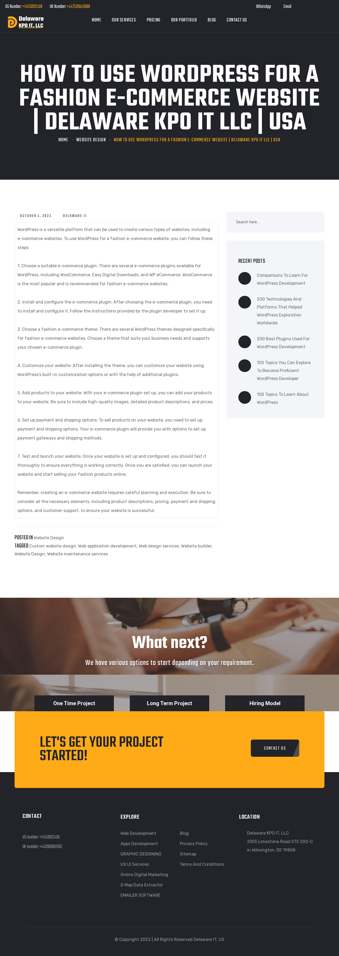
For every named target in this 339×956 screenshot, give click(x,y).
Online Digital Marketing (144, 874)
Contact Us (237, 20)
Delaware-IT (75, 216)
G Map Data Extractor (142, 884)
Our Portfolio (184, 20)
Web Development (138, 833)
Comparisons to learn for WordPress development (282, 279)
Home (96, 20)
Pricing (153, 20)
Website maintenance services (77, 553)
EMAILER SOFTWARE (140, 895)
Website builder (196, 546)
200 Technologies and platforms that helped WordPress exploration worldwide (279, 311)
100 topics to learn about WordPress (283, 398)
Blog (212, 20)
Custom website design (52, 546)
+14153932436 (32, 7)
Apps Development (139, 843)
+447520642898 (78, 7)
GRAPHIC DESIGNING (141, 854)
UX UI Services (135, 864)
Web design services (159, 546)
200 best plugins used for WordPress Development (283, 342)
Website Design (91, 140)
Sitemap (188, 854)
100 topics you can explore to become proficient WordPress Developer (284, 370)
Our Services (124, 20)
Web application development (107, 546)
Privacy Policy (194, 843)
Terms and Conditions (202, 864)
